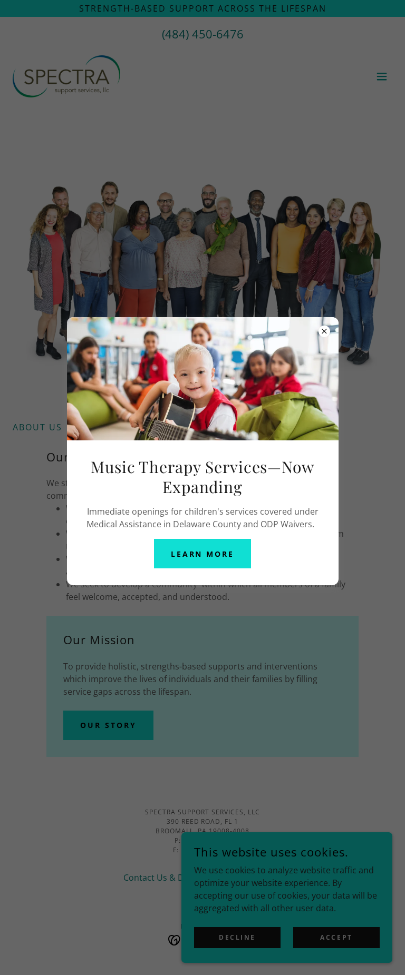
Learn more (203, 554)
